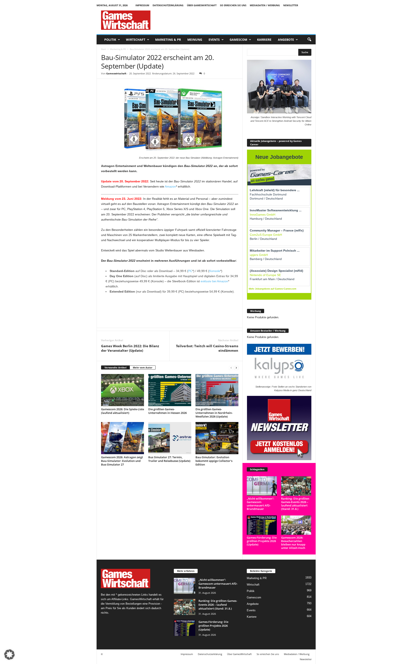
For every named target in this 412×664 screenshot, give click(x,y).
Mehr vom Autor (142, 367)
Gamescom (238, 40)
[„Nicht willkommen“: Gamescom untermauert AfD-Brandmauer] (262, 486)
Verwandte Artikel (115, 367)
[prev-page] (231, 367)
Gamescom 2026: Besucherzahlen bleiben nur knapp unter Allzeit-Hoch (293, 543)
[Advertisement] (237, 20)
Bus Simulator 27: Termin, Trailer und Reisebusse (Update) (169, 459)
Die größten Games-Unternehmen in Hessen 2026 (167, 411)
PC (190, 271)
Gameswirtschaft (116, 73)
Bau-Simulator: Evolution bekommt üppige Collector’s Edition (213, 460)
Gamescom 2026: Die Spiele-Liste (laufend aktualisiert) (122, 411)
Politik (110, 40)
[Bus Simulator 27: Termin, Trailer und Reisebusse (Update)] (169, 438)
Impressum (142, 5)
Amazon (170, 186)
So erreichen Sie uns (233, 5)
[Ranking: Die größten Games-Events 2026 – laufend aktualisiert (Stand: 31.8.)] (296, 486)
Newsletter (290, 5)
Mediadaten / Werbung (265, 5)
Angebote (286, 40)
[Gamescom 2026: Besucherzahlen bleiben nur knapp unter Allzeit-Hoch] (296, 525)
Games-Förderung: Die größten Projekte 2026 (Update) (262, 541)
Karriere (264, 40)
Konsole (214, 271)
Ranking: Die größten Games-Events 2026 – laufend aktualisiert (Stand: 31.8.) (295, 504)
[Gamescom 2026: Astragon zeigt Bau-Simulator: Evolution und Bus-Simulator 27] (122, 438)
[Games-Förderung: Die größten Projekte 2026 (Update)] (262, 525)
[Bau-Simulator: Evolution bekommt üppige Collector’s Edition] (216, 438)
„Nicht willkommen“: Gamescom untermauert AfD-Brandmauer (260, 504)
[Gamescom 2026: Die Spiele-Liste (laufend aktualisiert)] (122, 390)
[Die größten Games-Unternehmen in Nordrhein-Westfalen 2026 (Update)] (216, 390)
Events (214, 40)
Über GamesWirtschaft (202, 5)
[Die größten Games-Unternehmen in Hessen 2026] (169, 390)
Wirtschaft (135, 40)
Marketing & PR (168, 40)
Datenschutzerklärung (168, 5)
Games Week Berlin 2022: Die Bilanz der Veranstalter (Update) (130, 348)
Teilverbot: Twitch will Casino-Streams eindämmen (207, 348)
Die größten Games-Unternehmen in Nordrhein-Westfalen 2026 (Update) (214, 412)
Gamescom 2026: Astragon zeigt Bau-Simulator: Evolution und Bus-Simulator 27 (122, 460)
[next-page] (236, 367)
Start (103, 49)
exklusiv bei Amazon (214, 281)
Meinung (194, 40)
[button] (309, 39)
